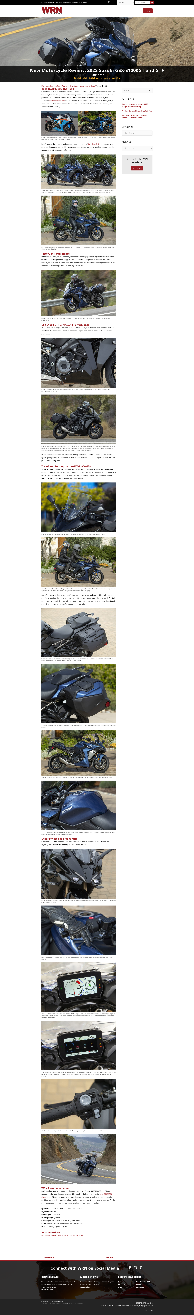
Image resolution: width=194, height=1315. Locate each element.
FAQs (120, 1287)
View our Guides (47, 1290)
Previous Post (48, 1257)
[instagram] (109, 2)
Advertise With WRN (143, 1282)
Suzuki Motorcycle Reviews (84, 86)
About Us (121, 1284)
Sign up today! (85, 1287)
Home (120, 1282)
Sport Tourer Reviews (65, 86)
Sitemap (139, 1284)
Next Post (111, 1257)
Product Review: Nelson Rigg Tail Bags (137, 111)
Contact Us (140, 1287)
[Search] (152, 2)
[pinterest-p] (112, 2)
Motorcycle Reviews (48, 86)
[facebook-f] (106, 2)
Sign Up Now (137, 168)
